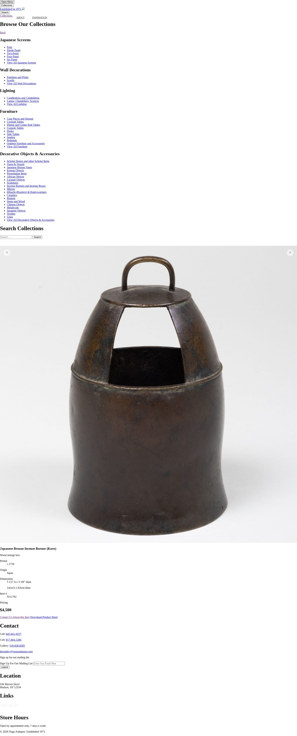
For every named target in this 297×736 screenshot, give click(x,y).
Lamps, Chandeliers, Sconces (23, 101)
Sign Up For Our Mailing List (16, 663)
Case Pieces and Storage (20, 118)
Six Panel (12, 59)
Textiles (11, 213)
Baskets (11, 198)
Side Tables (13, 134)
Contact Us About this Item (15, 617)
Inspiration (39, 17)
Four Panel (13, 56)
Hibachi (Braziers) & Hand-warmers (26, 192)
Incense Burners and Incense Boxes (26, 185)
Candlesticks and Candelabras (23, 97)
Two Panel (13, 53)
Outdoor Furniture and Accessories (26, 143)
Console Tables (15, 128)
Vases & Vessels (15, 164)
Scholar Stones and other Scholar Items (28, 161)
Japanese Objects (16, 210)
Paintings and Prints (17, 77)
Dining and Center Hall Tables (23, 124)
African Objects (15, 176)
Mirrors (11, 189)
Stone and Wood (16, 201)
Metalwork (13, 207)
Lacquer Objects (16, 179)
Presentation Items (17, 173)
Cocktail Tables (15, 121)
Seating (11, 137)
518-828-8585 (17, 645)
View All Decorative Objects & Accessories (30, 219)
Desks (10, 131)
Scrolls (10, 80)
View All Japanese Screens (21, 62)
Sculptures (12, 182)
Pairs (9, 47)
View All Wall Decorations (21, 83)
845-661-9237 (13, 634)
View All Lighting (17, 104)
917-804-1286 (13, 639)
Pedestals (12, 140)
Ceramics (12, 195)
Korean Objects (15, 170)
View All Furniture (17, 146)
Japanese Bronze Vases (19, 167)
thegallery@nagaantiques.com (16, 651)
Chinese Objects (16, 204)
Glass (10, 216)
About (20, 17)
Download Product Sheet (44, 617)
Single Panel (13, 50)
